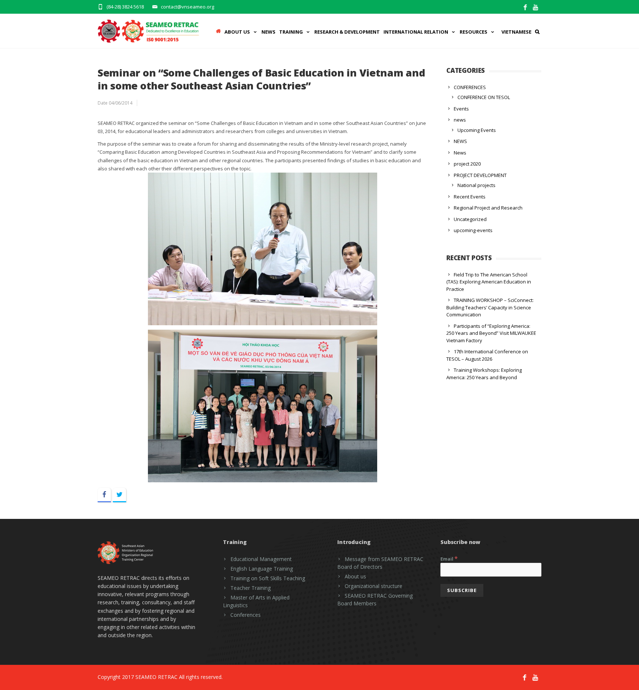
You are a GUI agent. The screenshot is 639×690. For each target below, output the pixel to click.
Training (291, 31)
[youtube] (536, 7)
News (268, 31)
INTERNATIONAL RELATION (415, 31)
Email (449, 558)
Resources (473, 31)
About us (355, 576)
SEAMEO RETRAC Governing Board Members (375, 599)
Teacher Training (250, 587)
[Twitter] (119, 495)
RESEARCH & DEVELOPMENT (347, 31)
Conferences (245, 614)
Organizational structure (373, 585)
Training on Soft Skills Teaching (267, 578)
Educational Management (261, 558)
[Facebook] (525, 7)
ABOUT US (237, 31)
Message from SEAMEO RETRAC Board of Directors (380, 562)
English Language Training (261, 568)
